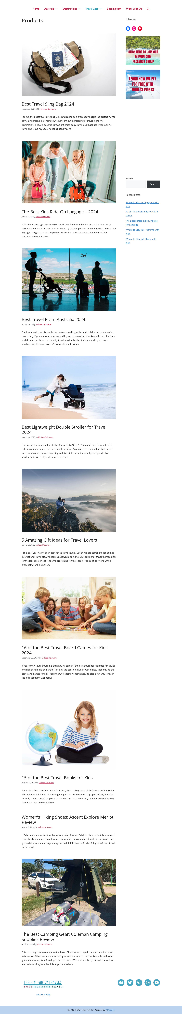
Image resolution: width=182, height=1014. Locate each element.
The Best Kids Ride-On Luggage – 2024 (60, 212)
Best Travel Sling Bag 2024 (48, 104)
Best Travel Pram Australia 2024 (53, 319)
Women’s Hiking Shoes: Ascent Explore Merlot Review (67, 819)
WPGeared (110, 1010)
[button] (148, 8)
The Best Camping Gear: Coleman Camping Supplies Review (65, 936)
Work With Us (134, 8)
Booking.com (114, 8)
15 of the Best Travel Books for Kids (57, 778)
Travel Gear (92, 8)
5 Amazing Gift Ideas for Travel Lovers (59, 540)
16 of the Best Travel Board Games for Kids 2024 (65, 650)
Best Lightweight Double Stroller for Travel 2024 (64, 429)
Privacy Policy (43, 994)
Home (36, 8)
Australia (49, 8)
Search (129, 178)
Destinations (70, 8)
